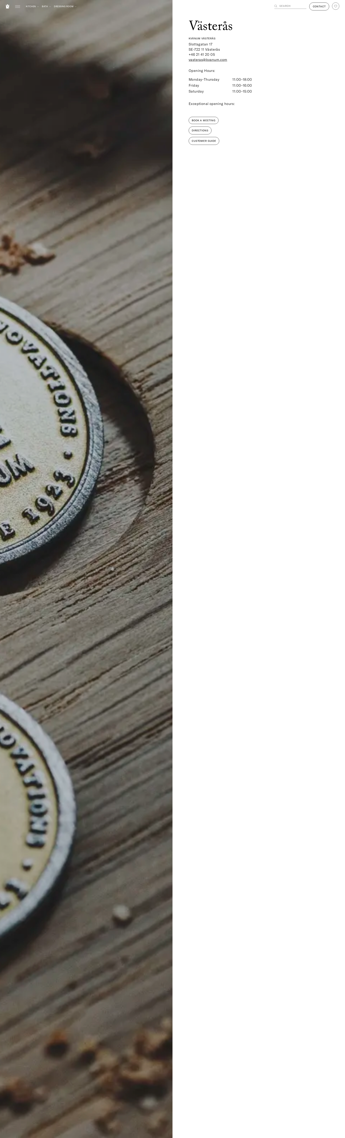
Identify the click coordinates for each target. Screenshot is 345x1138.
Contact (319, 6)
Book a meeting (203, 120)
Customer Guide (204, 141)
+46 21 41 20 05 (202, 54)
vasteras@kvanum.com (208, 59)
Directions (200, 130)
